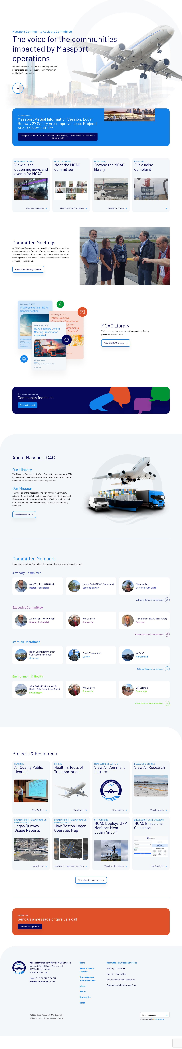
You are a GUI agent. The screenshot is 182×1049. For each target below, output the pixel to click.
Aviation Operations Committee (120, 979)
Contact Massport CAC (30, 926)
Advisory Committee (115, 968)
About (83, 991)
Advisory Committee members (149, 600)
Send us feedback (27, 405)
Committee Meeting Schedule (28, 269)
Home (82, 962)
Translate (160, 1019)
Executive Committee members (149, 634)
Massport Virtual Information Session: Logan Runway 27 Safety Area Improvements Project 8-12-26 (58, 136)
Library (83, 986)
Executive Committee (116, 974)
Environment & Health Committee (121, 985)
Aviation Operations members (150, 669)
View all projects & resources (91, 880)
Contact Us (85, 997)
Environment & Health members (149, 703)
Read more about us (24, 514)
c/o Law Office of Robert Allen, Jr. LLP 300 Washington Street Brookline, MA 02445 (46, 969)
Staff (82, 1002)
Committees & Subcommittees (121, 962)
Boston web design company (47, 1018)
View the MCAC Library (114, 342)
